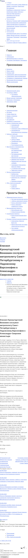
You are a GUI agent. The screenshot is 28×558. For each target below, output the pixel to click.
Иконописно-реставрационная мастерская (16, 150)
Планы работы (22, 42)
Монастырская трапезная (18, 35)
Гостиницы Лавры (12, 92)
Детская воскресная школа (19, 199)
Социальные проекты (13, 213)
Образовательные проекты (15, 197)
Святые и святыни (12, 134)
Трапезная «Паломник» (13, 100)
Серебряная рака (16, 141)
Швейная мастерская (17, 159)
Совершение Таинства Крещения (16, 74)
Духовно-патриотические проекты (17, 219)
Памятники (21, 6)
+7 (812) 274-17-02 (5, 540)
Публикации (10, 56)
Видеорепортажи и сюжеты (15, 58)
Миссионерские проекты (14, 208)
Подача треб (16, 21)
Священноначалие (12, 110)
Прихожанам (10, 533)
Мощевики (14, 143)
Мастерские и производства (15, 147)
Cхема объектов (22, 4)
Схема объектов (11, 114)
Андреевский (15, 125)
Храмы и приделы (12, 6)
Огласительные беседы (18, 212)
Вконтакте (3, 238)
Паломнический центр (13, 33)
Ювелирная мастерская (18, 157)
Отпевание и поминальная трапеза (17, 78)
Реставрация (10, 8)
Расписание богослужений (14, 80)
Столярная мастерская (18, 168)
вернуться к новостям (6, 279)
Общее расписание (12, 82)
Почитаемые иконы (17, 145)
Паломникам (10, 535)
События (15, 42)
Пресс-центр (10, 30)
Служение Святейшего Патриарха (17, 60)
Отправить (4, 557)
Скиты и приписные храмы (15, 123)
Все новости (3, 519)
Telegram (2, 239)
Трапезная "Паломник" (13, 37)
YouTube (2, 241)
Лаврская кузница (16, 170)
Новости (9, 4)
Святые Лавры (15, 139)
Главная (9, 281)
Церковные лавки (12, 101)
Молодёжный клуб (16, 210)
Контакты (9, 21)
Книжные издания (16, 181)
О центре (9, 42)
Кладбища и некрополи (13, 10)
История (14, 4)
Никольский (15, 127)
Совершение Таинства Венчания (16, 76)
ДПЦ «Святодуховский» (14, 183)
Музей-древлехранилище (18, 176)
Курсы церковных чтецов (18, 203)
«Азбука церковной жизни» (19, 201)
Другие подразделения (13, 172)
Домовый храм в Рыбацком (19, 128)
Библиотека (14, 174)
